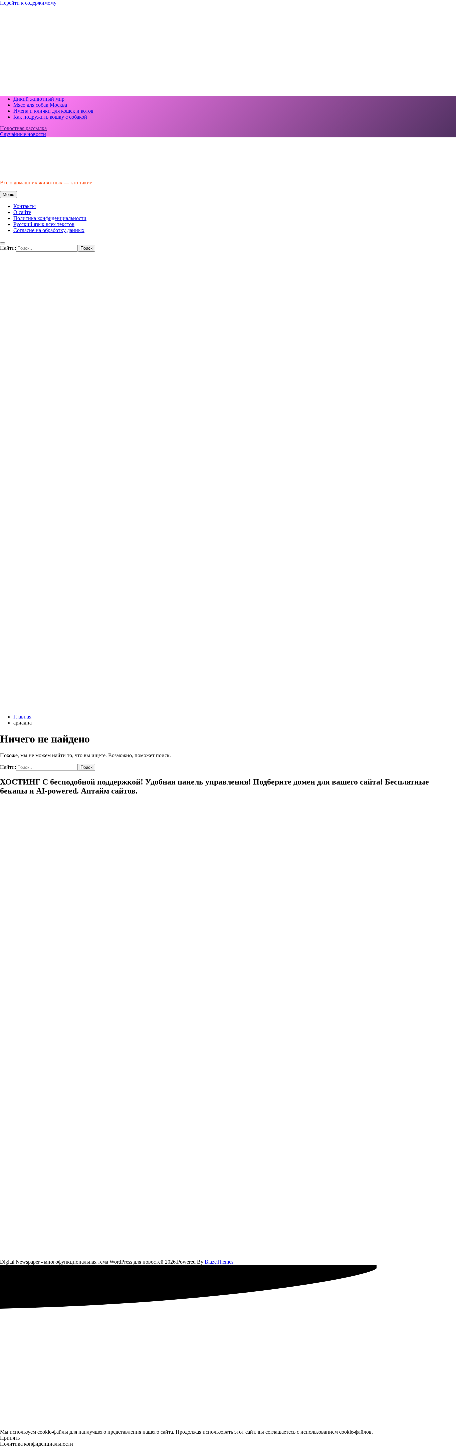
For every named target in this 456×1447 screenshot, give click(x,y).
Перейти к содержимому (28, 3)
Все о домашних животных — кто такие (46, 182)
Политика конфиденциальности (49, 218)
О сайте (22, 212)
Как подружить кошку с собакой (50, 117)
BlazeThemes (219, 1262)
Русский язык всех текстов (43, 224)
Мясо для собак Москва (40, 105)
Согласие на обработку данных (48, 230)
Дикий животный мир (38, 99)
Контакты (24, 206)
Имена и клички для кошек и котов (53, 111)
